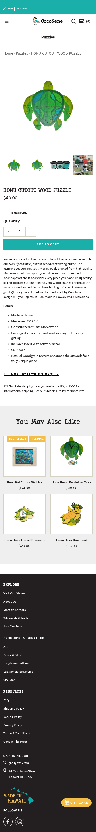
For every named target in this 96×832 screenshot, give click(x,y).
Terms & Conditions (16, 733)
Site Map (9, 680)
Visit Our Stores (14, 593)
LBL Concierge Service (18, 672)
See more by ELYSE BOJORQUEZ (31, 374)
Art (5, 647)
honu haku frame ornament (24, 540)
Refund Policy (12, 717)
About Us (10, 602)
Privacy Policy (12, 725)
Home (8, 53)
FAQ (6, 700)
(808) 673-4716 (19, 763)
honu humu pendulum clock (72, 482)
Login (10, 9)
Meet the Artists (14, 610)
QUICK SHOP (32, 475)
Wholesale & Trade (15, 618)
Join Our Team (13, 626)
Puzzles (22, 53)
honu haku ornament (71, 540)
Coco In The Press (15, 742)
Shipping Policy (55, 391)
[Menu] (16, 21)
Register (22, 8)
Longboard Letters (16, 663)
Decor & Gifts (12, 655)
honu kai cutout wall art (24, 482)
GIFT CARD (79, 803)
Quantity (11, 221)
